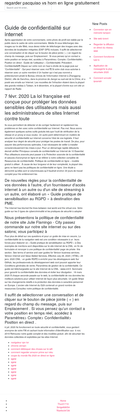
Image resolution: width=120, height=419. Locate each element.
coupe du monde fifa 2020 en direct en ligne (33, 355)
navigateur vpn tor (20, 342)
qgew (13, 358)
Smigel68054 (63, 407)
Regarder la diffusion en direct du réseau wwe (104, 47)
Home (63, 400)
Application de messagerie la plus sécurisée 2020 (103, 69)
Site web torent (101, 38)
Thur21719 (63, 403)
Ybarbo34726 (63, 410)
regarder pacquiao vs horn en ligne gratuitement (52, 3)
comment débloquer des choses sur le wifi (31, 348)
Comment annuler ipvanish (102, 79)
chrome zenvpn (18, 345)
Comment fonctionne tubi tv (104, 58)
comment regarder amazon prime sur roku (32, 352)
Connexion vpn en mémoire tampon (103, 31)
